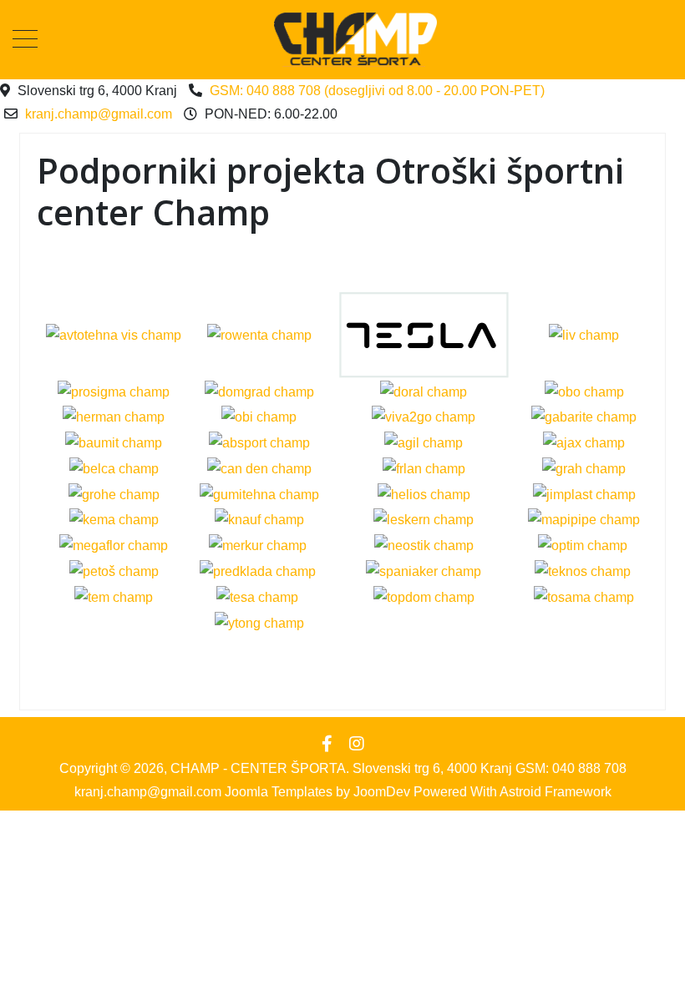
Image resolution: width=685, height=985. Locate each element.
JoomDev (381, 792)
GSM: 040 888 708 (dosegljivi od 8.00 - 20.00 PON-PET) (377, 90)
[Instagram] (356, 744)
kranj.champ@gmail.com (98, 114)
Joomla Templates (278, 792)
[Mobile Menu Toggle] (25, 40)
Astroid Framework (555, 792)
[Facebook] (327, 744)
